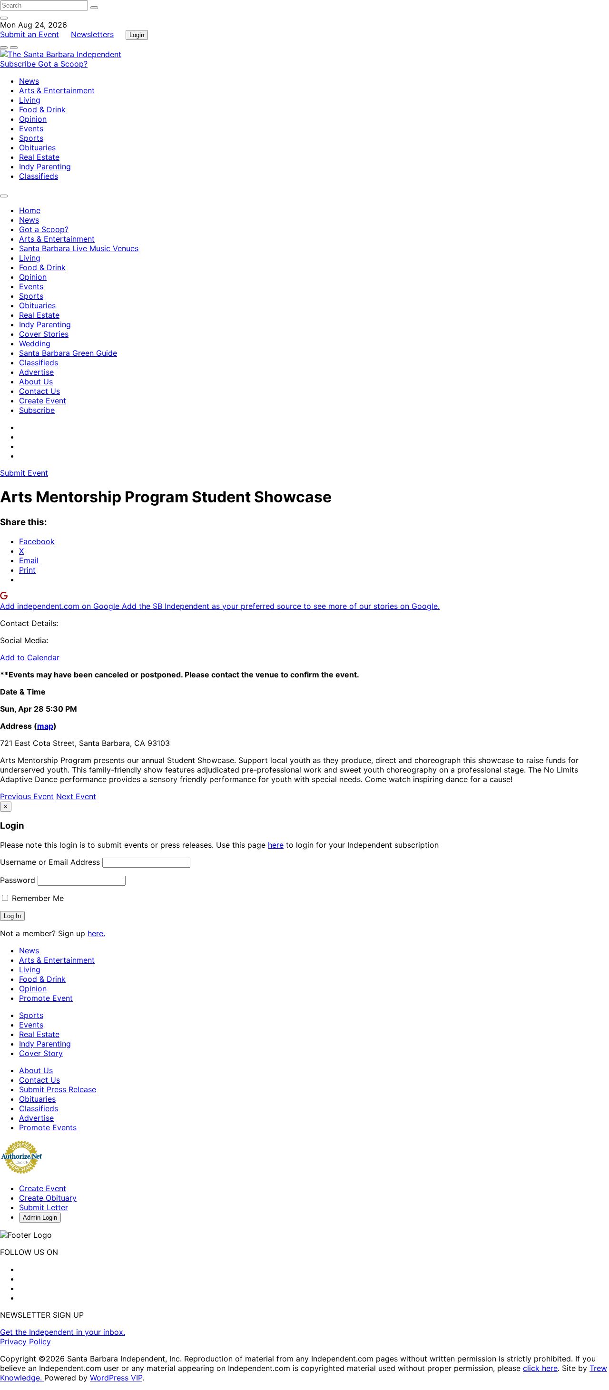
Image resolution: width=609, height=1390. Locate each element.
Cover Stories (44, 334)
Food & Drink (42, 109)
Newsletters (92, 34)
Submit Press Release (57, 1089)
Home (29, 210)
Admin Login (40, 1217)
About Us (36, 381)
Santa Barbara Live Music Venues (78, 248)
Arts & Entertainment (57, 90)
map (45, 726)
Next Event (76, 796)
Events (31, 128)
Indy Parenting (45, 166)
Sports (31, 138)
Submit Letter (43, 1207)
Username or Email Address (50, 862)
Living (29, 100)
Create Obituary (48, 1198)
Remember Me (37, 898)
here (276, 845)
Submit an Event (29, 34)
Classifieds (38, 176)
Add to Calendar (29, 657)
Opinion (33, 119)
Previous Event (27, 796)
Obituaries (37, 147)
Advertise (36, 372)
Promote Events (48, 1127)
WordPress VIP (116, 1377)
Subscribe (19, 64)
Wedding (34, 343)
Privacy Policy (25, 1341)
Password (17, 880)
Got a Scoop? (63, 64)
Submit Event (24, 473)
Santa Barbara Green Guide (68, 353)
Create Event (42, 400)
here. (96, 933)
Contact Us (39, 391)
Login (136, 35)
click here (540, 1368)
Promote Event (46, 998)
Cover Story (41, 1053)
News (29, 81)
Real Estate (39, 157)
